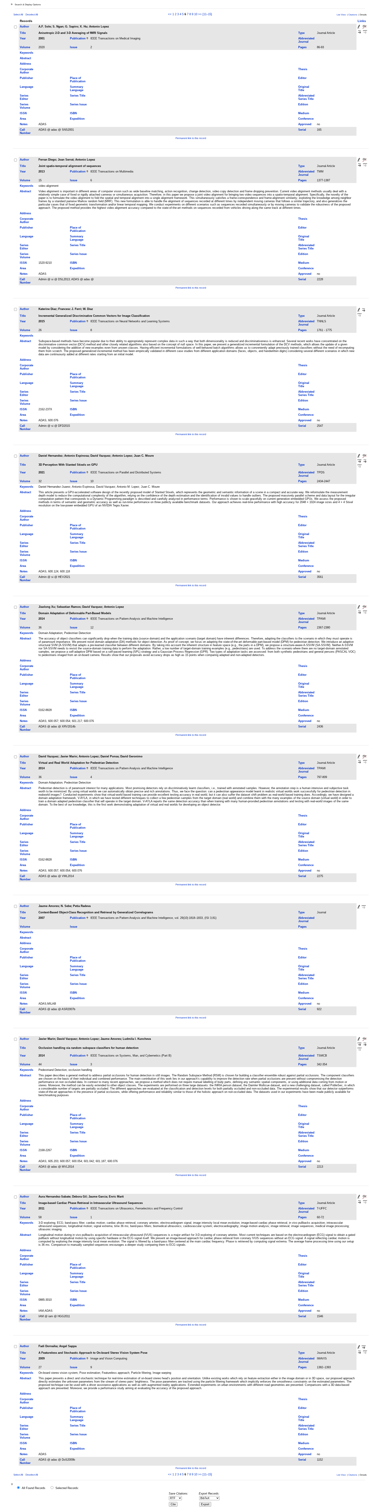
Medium (303, 113)
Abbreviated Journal (306, 40)
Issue (73, 47)
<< (170, 14)
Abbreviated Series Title (306, 97)
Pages (302, 47)
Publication (78, 38)
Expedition (77, 118)
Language (26, 86)
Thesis (302, 69)
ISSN (23, 113)
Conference (306, 118)
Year (23, 38)
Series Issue (78, 104)
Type (301, 33)
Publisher (26, 78)
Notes (23, 124)
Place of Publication (78, 79)
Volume (25, 47)
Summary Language (76, 88)
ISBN (73, 113)
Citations (352, 14)
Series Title (77, 95)
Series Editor (24, 97)
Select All (18, 14)
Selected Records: (67, 1488)
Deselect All (32, 14)
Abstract (25, 58)
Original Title (303, 88)
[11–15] (207, 14)
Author (24, 26)
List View (341, 14)
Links (362, 21)
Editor (302, 78)
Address (25, 63)
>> (200, 14)
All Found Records (33, 1488)
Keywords (26, 52)
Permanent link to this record (190, 138)
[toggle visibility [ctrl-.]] (12, 1485)
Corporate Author (26, 71)
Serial (302, 129)
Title (23, 33)
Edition (303, 104)
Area (23, 118)
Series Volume (25, 106)
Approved (304, 124)
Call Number (25, 131)
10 (195, 14)
